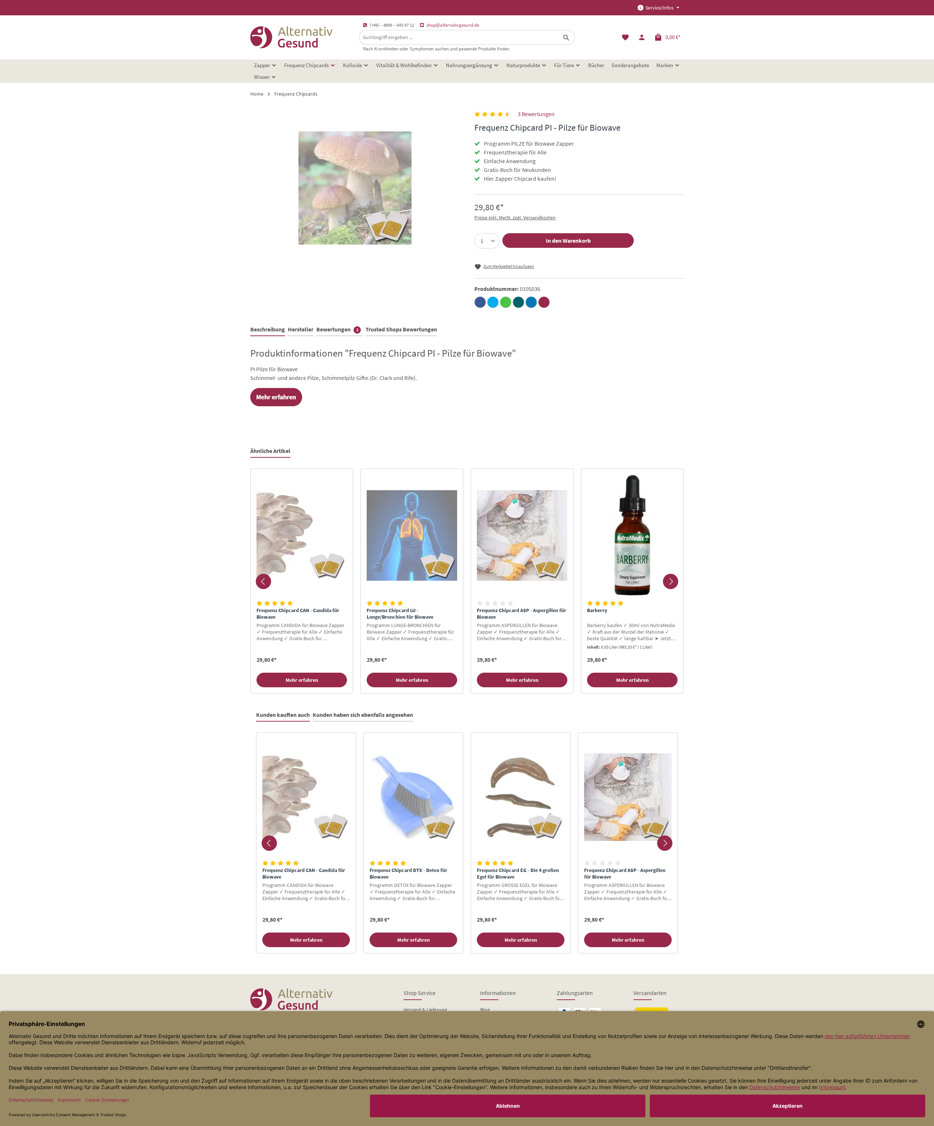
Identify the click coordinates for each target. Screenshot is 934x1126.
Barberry (597, 610)
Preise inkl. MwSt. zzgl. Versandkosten (515, 217)
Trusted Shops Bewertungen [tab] (401, 329)
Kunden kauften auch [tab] (283, 714)
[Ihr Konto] (641, 37)
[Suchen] (566, 37)
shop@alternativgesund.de (453, 25)
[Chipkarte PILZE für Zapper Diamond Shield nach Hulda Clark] (355, 188)
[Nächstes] (670, 581)
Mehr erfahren (302, 680)
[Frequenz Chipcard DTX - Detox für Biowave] (413, 797)
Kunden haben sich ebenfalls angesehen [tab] (363, 714)
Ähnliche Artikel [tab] (270, 450)
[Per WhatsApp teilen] (505, 302)
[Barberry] (632, 535)
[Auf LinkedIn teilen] (531, 302)
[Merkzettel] (625, 37)
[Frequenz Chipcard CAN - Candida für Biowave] (301, 535)
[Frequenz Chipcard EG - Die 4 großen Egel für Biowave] (520, 797)
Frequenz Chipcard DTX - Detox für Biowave (408, 873)
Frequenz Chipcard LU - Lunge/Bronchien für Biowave (400, 613)
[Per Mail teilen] (544, 302)
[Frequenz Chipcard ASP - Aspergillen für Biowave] (522, 535)
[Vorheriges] (263, 581)
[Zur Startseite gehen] (291, 37)
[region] (467, 581)
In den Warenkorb (568, 240)
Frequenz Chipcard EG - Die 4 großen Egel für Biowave (518, 873)
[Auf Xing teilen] (518, 302)
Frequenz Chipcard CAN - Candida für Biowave (297, 613)
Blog (485, 1009)
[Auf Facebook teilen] (480, 302)
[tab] (267, 329)
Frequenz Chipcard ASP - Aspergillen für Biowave (521, 613)
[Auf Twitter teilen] (492, 302)
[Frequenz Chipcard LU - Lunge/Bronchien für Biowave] (412, 535)
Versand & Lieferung (425, 1009)
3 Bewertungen (536, 114)
